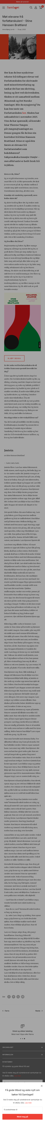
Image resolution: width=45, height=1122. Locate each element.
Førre (7, 1011)
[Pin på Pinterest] (13, 996)
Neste (37, 1011)
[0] (40, 7)
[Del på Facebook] (9, 996)
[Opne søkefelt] (31, 7)
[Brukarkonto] (36, 7)
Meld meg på (22, 1117)
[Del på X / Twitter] (18, 996)
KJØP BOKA (14, 358)
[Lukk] (42, 1085)
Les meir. (28, 1103)
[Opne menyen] (3, 8)
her (24, 113)
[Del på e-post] (22, 996)
